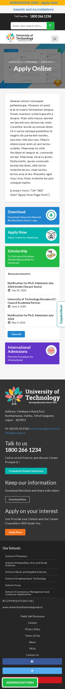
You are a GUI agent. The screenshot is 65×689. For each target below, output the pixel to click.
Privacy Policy (32, 629)
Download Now (17, 499)
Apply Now (15, 532)
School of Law (13, 585)
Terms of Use (32, 635)
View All (16, 334)
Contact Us (32, 654)
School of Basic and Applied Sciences (26, 571)
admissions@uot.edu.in (45, 428)
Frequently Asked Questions (26, 470)
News (32, 642)
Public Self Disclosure (32, 616)
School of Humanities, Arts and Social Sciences (26, 564)
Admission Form (20, 682)
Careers (32, 622)
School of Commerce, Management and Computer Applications (27, 593)
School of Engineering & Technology (25, 578)
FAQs (32, 648)
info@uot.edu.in (15, 432)
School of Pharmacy (16, 556)
